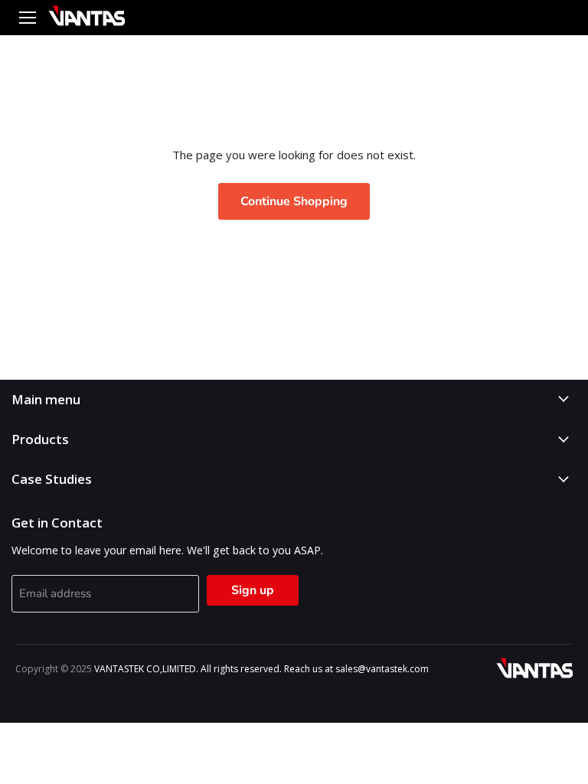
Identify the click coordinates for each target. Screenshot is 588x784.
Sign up (252, 590)
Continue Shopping (294, 201)
